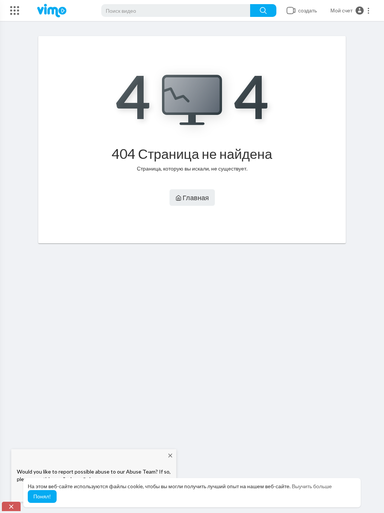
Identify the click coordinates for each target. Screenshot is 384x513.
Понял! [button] (42, 496)
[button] (350, 10)
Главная (195, 197)
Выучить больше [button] (312, 486)
